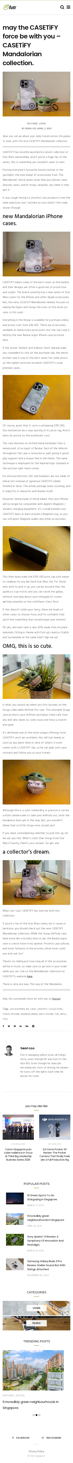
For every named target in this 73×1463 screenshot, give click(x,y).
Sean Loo (30, 128)
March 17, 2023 (35, 1205)
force (6, 1014)
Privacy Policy (36, 1451)
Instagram (53, 1438)
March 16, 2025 (35, 1251)
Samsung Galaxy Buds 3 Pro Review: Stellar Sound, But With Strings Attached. (46, 1265)
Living (42, 124)
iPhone (15, 1014)
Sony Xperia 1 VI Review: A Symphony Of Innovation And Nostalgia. (45, 1240)
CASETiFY (42, 1009)
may (41, 1014)
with (63, 1014)
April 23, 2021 (34, 1226)
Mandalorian (29, 1014)
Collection (55, 1009)
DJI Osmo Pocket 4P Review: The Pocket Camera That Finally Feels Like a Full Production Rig (55, 1155)
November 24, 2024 (38, 1275)
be (27, 1009)
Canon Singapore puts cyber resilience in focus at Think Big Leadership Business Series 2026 (18, 1155)
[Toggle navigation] (67, 7)
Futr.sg (56, 999)
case (33, 1009)
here (29, 976)
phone (49, 1014)
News (22, 1144)
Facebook (22, 1438)
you (5, 1019)
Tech (59, 1144)
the (57, 1014)
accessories (17, 1009)
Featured (32, 124)
